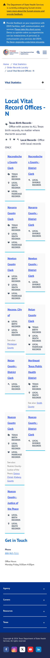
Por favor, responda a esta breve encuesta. (26, 42)
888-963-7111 (12, 553)
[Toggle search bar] (37, 52)
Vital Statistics (19, 64)
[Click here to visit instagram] (14, 649)
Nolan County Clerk (32, 315)
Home (6, 64)
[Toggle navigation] (44, 52)
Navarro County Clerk (12, 213)
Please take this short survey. (28, 29)
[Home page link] (18, 52)
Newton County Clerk (12, 264)
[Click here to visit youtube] (30, 649)
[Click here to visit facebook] (6, 649)
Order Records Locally (17, 67)
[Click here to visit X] (22, 649)
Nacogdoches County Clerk (15, 162)
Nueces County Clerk (12, 422)
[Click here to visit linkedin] (38, 649)
